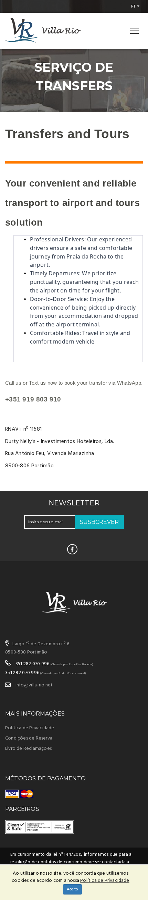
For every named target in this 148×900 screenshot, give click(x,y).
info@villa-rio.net (34, 685)
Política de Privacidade (29, 728)
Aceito (72, 889)
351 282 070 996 (32, 664)
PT (133, 6)
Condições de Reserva (28, 738)
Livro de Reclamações (28, 749)
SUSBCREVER (99, 522)
